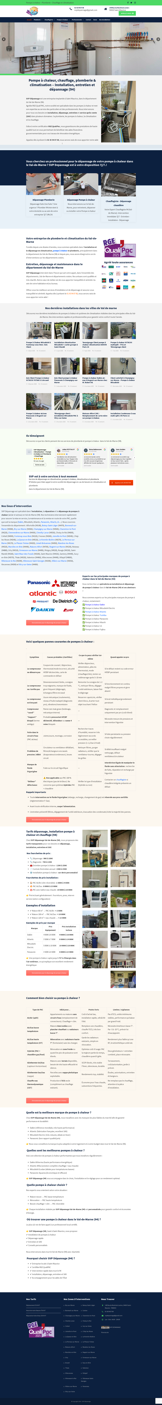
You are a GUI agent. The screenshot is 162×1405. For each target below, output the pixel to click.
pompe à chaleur (60, 250)
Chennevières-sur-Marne (18, 532)
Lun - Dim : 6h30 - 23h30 (112, 1319)
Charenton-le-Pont (68, 529)
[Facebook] (128, 2)
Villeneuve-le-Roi (8, 561)
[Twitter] (131, 2)
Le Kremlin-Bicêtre (47, 539)
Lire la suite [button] (61, 466)
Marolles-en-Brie (15, 546)
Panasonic (45, 522)
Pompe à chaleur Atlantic (95, 611)
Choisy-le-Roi (87, 1321)
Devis (95, 20)
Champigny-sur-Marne (43, 529)
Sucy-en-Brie (87, 1363)
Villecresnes (69, 1373)
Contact (88, 20)
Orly (66, 1357)
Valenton (85, 1368)
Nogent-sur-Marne (57, 546)
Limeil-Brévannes (43, 543)
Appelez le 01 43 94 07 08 (123, 483)
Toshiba (103, 615)
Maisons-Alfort (36, 546)
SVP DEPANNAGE (115, 1327)
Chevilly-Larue (42, 532)
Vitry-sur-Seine (25, 564)
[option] (43, 197)
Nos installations (104, 20)
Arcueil (67, 1363)
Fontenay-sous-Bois (22, 536)
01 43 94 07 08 (109, 1311)
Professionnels (77, 20)
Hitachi (53, 522)
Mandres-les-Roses (66, 543)
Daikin (20, 522)
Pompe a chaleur (62, 20)
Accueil (29, 20)
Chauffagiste (49, 20)
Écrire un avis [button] (39, 465)
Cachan (85, 1310)
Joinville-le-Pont (59, 536)
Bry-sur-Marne (20, 529)
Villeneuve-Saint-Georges (33, 561)
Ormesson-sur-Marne (28, 550)
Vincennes (86, 1386)
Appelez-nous (126, 13)
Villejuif (85, 1373)
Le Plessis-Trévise (21, 543)
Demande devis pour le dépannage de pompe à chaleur (49, 623)
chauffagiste (121, 779)
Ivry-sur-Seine (87, 1326)
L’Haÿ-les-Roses (88, 1331)
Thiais (67, 1368)
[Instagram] (135, 2)
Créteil (67, 1326)
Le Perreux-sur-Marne (72, 1342)
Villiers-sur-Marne (59, 561)
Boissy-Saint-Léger (50, 525)
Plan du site (105, 1332)
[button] (134, 457)
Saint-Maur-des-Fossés (24, 554)
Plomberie (37, 20)
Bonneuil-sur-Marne (71, 1310)
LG (58, 522)
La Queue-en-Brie (24, 539)
